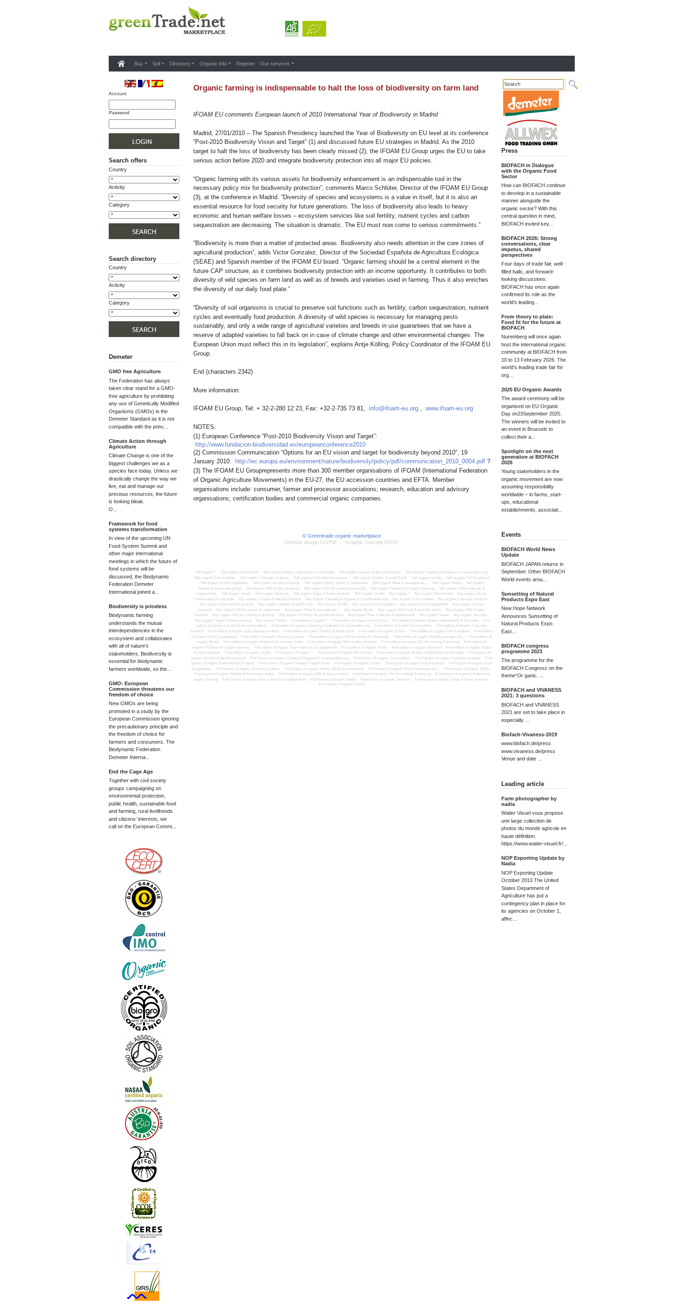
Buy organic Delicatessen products (227, 604)
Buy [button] (138, 63)
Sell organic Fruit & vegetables (224, 583)
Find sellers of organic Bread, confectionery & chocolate (435, 620)
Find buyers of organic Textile (342, 684)
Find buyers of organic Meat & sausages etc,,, (404, 669)
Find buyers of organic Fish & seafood (414, 663)
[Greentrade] (110, 43)
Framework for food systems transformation (138, 526)
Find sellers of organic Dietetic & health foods (319, 631)
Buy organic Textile (271, 620)
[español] (157, 83)
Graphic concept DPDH (372, 542)
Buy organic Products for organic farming (311, 615)
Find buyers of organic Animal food (344, 652)
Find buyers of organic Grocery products (247, 669)
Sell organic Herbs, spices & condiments (336, 583)
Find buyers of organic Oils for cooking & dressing (392, 674)
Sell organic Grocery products (276, 583)
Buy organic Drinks (333, 604)
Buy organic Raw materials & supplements (381, 615)
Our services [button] (275, 63)
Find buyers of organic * (294, 652)
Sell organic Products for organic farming (402, 588)
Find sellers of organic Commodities (403, 625)
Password (119, 112)
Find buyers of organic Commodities (382, 658)
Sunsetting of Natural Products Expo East (527, 596)
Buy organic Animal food (433, 593)
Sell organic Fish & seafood (468, 578)
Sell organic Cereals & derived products (370, 572)
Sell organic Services (272, 593)
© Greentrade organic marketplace (341, 536)
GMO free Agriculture (135, 371)
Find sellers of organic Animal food (360, 620)
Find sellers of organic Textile (248, 652)
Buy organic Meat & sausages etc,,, (312, 610)
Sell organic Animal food (240, 572)
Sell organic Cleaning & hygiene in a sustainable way (447, 572)
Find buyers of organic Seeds (333, 679)
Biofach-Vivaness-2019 (529, 734)
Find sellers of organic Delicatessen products (244, 631)
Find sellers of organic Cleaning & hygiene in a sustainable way (320, 625)
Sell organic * (205, 572)
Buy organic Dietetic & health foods (286, 604)
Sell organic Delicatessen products (321, 578)
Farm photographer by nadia (529, 801)
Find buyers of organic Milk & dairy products (313, 674)
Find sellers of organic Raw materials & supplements (295, 647)
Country (118, 169)
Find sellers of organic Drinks (382, 631)
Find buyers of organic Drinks (357, 663)
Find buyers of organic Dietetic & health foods (294, 663)
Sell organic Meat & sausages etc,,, (400, 583)
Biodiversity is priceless (138, 606)
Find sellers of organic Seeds (364, 647)
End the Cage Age (131, 771)
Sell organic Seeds (235, 593)
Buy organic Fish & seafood (374, 604)
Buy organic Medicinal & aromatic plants (409, 610)
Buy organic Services (470, 615)
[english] (130, 83)
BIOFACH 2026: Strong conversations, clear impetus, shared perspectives (529, 246)
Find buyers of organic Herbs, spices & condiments (324, 669)
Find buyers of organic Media (467, 669)
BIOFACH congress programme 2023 (525, 648)
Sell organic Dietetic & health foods (380, 578)
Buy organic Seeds (434, 615)
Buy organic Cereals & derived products (270, 599)
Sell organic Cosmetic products (264, 578)
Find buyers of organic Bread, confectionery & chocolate (419, 652)
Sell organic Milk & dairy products (272, 588)
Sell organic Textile (369, 593)
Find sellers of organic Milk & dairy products (342, 642)
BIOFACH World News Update (528, 552)
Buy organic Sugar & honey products (223, 620)
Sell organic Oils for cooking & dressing (335, 588)
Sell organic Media (446, 583)
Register (245, 63)
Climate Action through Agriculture (137, 443)
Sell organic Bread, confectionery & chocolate (298, 572)
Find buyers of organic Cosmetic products (448, 658)
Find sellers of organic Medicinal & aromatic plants (263, 642)
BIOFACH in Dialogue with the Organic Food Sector (529, 170)
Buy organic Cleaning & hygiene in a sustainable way (347, 599)
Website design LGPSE (310, 542)
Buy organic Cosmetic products (462, 599)
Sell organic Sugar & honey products (321, 593)
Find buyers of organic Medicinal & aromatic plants (234, 674)
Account (117, 93)
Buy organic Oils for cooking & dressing (244, 615)
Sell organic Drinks (427, 578)
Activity (117, 187)
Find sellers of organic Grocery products (272, 637)
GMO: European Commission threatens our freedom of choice (141, 689)
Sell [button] (156, 63)
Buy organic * (399, 593)
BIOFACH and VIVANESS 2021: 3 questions (531, 692)
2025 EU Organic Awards (531, 389)
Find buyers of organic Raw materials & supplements (264, 679)
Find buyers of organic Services (385, 679)
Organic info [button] (213, 63)
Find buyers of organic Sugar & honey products (451, 679)
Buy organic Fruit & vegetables (424, 604)
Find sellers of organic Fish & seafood (439, 631)
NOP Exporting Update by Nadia (533, 860)
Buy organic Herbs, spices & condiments (248, 610)
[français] (144, 83)
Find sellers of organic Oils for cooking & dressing (420, 642)
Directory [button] (180, 63)
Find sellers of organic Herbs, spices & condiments (349, 637)
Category (119, 205)
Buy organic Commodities (413, 599)
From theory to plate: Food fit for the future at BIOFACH (531, 322)
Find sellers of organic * (309, 620)
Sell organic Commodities (214, 578)
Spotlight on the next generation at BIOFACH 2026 (529, 456)
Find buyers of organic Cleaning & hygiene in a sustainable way (299, 658)
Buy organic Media (359, 610)
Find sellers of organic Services (416, 647)
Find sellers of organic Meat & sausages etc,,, (429, 637)
